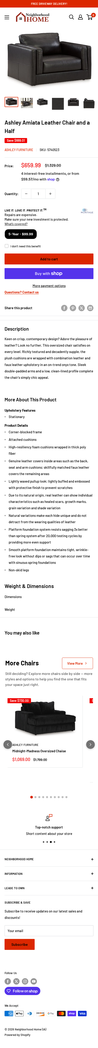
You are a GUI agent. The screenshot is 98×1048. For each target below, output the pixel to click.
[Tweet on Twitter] (81, 307)
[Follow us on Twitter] (16, 981)
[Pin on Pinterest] (73, 307)
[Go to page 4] (43, 797)
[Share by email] (90, 307)
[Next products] (90, 744)
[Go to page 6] (51, 797)
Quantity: (11, 194)
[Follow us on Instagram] (25, 981)
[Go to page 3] (39, 797)
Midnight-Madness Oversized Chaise (39, 751)
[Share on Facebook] (64, 307)
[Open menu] (7, 17)
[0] (90, 17)
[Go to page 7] (55, 797)
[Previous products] (7, 744)
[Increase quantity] (50, 194)
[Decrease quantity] (26, 194)
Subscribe (19, 944)
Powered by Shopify (17, 1035)
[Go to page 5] (47, 797)
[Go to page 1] (31, 797)
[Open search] (71, 17)
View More (75, 663)
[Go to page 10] (66, 797)
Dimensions (13, 597)
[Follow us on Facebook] (8, 981)
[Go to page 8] (59, 797)
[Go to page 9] (63, 797)
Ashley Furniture (19, 150)
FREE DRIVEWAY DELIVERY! (49, 3)
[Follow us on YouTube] (34, 981)
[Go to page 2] (35, 797)
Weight (10, 609)
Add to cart (49, 259)
